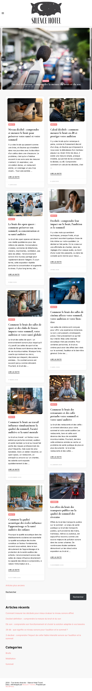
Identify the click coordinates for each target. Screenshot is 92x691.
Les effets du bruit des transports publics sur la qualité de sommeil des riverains (63, 512)
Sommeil (54, 502)
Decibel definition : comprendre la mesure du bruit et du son (46, 84)
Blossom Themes (29, 684)
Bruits (45, 81)
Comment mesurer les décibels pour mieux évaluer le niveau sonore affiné (40, 613)
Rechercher (11, 592)
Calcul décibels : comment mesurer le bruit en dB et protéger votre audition (64, 133)
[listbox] (46, 59)
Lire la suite (14, 177)
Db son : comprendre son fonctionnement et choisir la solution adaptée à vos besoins (45, 624)
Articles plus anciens (15, 585)
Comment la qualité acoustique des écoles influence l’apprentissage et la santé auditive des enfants (25, 524)
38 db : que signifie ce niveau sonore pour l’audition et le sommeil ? (37, 630)
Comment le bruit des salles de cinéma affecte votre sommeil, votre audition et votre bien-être (66, 317)
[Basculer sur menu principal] (3, 13)
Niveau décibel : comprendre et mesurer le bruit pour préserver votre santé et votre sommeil (24, 134)
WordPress (10, 686)
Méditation (11, 658)
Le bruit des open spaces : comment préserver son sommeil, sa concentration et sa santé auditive (23, 229)
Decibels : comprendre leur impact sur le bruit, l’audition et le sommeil (66, 224)
